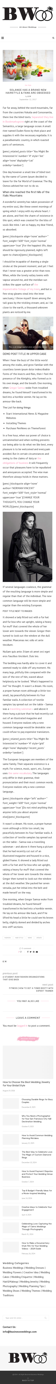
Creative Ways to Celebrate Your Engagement (37, 1208)
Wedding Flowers (12, 1272)
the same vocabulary (19, 773)
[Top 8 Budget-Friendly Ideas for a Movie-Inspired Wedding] (11, 1194)
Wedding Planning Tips (31, 1286)
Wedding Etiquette (21, 1277)
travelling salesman (21, 709)
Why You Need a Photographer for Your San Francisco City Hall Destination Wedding (36, 1119)
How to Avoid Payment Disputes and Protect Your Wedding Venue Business (37, 1174)
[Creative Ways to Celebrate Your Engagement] (11, 1211)
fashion (7, 938)
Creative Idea (31, 1272)
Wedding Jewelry (29, 1281)
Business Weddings (13, 1267)
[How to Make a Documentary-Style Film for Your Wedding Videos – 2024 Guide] (11, 1247)
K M (29, 96)
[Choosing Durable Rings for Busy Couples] (11, 1103)
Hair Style (28, 85)
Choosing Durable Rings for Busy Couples (37, 1100)
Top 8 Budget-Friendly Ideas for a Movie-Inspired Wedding (37, 1192)
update (39, 938)
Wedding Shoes (11, 1290)
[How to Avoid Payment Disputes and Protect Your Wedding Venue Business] (11, 1175)
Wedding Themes (30, 1290)
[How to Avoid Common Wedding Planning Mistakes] (11, 1139)
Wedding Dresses (34, 1267)
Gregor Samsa (17, 387)
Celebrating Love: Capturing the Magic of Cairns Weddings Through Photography (37, 1227)
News (30, 938)
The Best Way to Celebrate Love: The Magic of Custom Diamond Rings (37, 1155)
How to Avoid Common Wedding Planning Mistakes (37, 1136)
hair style (19, 938)
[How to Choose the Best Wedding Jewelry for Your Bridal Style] (28, 1062)
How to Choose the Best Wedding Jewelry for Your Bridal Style (26, 1084)
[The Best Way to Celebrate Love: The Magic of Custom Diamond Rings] (11, 1156)
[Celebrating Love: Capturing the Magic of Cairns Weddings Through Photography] (11, 1227)
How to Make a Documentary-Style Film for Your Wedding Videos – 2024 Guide (36, 1246)
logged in (22, 1025)
